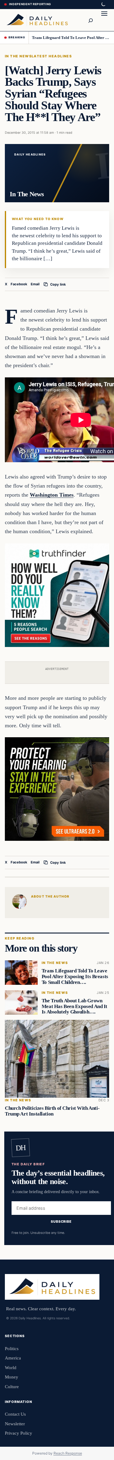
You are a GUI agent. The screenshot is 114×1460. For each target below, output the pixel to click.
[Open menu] (104, 20)
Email (35, 284)
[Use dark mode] (103, 4)
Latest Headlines (52, 56)
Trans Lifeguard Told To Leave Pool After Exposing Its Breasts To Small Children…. (71, 37)
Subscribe (61, 1221)
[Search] (90, 20)
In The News (18, 56)
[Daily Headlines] (37, 19)
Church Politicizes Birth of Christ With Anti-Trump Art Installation (52, 1111)
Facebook (19, 284)
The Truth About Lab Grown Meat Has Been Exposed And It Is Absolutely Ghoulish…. (74, 1006)
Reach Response (68, 1453)
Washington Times (52, 495)
